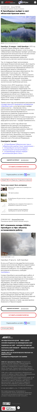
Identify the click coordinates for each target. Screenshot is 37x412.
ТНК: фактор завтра (13, 193)
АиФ (12, 257)
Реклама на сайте (27, 348)
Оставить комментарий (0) (19, 167)
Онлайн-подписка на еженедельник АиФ (16, 343)
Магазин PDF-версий (24, 345)
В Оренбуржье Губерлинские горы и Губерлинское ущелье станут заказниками (18, 145)
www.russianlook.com (11, 43)
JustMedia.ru (5, 272)
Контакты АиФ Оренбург (10, 348)
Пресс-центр (24, 340)
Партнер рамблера (16, 403)
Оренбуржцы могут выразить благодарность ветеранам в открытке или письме (20, 204)
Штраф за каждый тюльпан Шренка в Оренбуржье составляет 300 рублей (18, 210)
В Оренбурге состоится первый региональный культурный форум (15, 149)
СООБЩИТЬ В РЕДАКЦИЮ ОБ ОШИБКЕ (14, 356)
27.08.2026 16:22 (5, 219)
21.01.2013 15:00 (5, 7)
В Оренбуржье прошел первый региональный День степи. (15, 152)
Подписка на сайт (8, 345)
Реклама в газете (7, 350)
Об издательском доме (10, 340)
